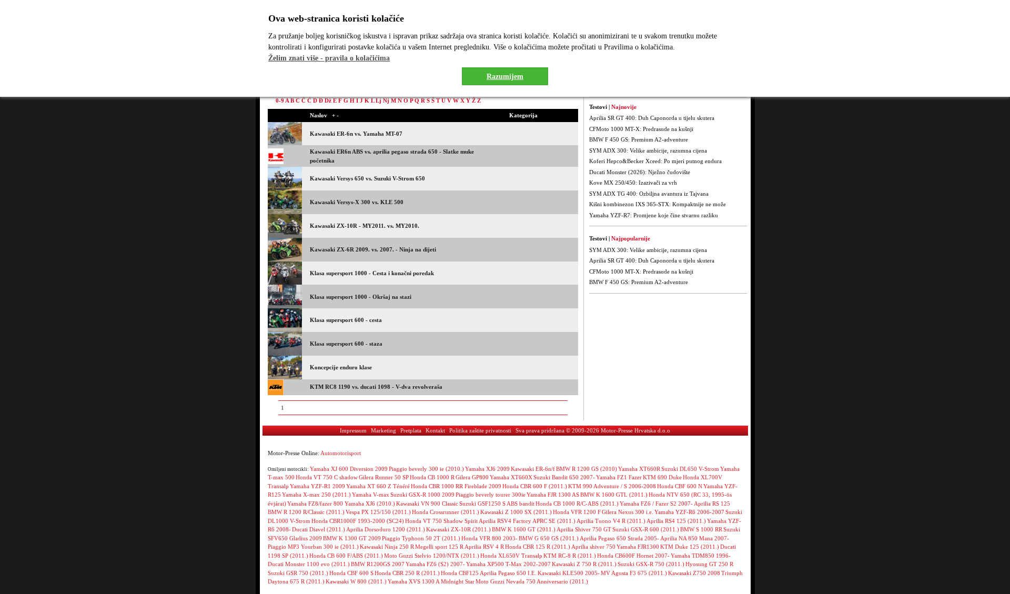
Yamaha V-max (370, 494)
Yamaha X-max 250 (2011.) (316, 494)
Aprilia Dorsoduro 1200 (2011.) (385, 529)
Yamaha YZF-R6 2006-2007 (689, 512)
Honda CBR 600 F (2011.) (534, 486)
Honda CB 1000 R (432, 477)
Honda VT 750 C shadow (327, 477)
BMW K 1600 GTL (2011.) (614, 494)
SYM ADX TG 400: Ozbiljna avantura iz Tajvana (649, 193)
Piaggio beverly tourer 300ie (491, 494)
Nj (386, 100)
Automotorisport (340, 453)
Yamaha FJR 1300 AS (553, 494)
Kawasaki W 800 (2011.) (356, 581)
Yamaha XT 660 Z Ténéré (378, 486)
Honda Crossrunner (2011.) (445, 512)
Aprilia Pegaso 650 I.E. (508, 573)
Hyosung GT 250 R (709, 564)
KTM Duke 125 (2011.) (689, 546)
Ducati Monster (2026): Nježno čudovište (639, 172)
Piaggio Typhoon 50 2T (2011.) (421, 538)
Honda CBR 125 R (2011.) (537, 546)
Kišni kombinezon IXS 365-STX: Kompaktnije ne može (657, 204)
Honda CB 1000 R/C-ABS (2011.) (577, 503)
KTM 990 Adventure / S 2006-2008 (612, 486)
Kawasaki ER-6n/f (533, 469)
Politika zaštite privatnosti (480, 430)
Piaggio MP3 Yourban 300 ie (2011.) (313, 546)
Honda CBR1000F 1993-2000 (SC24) (357, 521)
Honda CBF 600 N (679, 486)
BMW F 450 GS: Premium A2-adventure (638, 139)
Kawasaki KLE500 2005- (569, 573)
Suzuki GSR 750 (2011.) (298, 573)
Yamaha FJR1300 (638, 546)
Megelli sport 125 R (439, 546)
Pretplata (410, 430)
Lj (378, 100)
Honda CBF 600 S (351, 573)
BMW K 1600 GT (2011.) (524, 529)
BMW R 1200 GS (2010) (586, 469)
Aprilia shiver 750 (593, 546)
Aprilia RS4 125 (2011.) (676, 521)
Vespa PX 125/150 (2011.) (378, 512)
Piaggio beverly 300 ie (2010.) (426, 469)
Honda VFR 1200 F (577, 512)
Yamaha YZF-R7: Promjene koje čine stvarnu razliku (653, 215)
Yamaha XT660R (639, 469)
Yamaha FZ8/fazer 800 (316, 503)
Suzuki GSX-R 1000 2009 (422, 494)
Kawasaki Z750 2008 (694, 573)
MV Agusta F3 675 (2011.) (634, 573)
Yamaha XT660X (511, 477)
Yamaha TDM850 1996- (701, 555)
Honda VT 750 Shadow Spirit (441, 521)
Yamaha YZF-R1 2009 (317, 486)
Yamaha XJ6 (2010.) (370, 503)
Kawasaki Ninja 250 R (387, 546)
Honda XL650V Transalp (511, 555)
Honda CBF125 (460, 573)
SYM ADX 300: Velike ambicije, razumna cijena (648, 150)
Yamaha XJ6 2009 (487, 469)
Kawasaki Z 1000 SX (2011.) (516, 512)
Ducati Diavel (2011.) (318, 529)
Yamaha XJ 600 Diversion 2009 (349, 469)
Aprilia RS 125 (712, 503)
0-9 (280, 100)
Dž (328, 100)
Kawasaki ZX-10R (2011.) (458, 529)
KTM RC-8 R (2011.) (569, 555)
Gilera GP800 (472, 477)
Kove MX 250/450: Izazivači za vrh (633, 182)
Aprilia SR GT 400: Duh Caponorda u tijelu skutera (651, 118)
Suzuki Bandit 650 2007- (564, 477)
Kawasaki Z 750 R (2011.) (584, 564)
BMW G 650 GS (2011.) (549, 538)
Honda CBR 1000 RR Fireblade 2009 (456, 486)
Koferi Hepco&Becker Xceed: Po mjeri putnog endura (655, 161)
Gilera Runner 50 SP (384, 477)
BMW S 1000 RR (701, 529)
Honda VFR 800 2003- (489, 538)
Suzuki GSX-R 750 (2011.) (651, 564)
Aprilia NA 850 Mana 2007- (694, 538)
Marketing (383, 430)
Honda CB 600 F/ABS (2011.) (346, 555)
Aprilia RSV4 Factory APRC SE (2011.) (527, 521)
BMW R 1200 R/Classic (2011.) (306, 512)
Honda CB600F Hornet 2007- (633, 555)
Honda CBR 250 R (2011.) (407, 573)
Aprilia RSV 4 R (484, 546)
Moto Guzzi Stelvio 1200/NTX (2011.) (431, 555)
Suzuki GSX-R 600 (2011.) (645, 529)
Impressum (353, 430)
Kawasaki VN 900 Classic (427, 503)
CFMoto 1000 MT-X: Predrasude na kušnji (641, 129)
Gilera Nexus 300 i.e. (627, 512)
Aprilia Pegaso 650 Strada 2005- (619, 538)
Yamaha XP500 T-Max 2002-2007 (508, 564)
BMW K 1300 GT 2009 (352, 538)
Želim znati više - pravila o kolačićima (329, 58)
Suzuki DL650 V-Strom (690, 469)
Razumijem (505, 76)
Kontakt (435, 430)
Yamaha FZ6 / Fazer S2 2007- (656, 503)
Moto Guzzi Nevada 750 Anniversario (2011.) (532, 581)
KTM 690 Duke (662, 477)
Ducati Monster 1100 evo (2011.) (309, 564)
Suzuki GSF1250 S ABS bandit (496, 503)
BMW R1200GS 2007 (378, 564)
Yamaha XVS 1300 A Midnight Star (431, 581)
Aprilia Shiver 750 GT (584, 529)
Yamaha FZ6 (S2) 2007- (435, 564)
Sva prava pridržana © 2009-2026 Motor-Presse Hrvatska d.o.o (593, 430)
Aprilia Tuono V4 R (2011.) (611, 521)
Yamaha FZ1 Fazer (619, 477)
